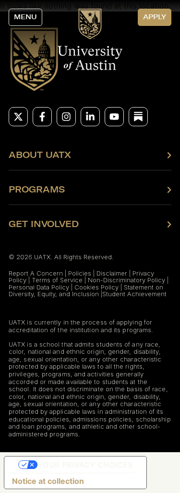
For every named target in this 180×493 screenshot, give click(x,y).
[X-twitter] (18, 116)
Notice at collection (48, 481)
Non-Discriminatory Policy (126, 280)
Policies (79, 273)
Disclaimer (111, 273)
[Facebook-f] (42, 116)
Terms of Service (57, 280)
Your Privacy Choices (84, 464)
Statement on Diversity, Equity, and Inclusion (86, 290)
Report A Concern (36, 273)
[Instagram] (66, 116)
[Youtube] (114, 116)
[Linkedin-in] (90, 116)
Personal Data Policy (39, 287)
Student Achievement (134, 294)
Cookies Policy (96, 287)
